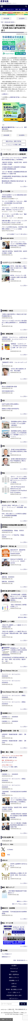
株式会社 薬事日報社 (14, 1012)
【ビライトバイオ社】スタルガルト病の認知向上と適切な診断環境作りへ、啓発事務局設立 (14, 322)
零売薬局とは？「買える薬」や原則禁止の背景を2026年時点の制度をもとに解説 (18, 650)
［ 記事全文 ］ (5, 94)
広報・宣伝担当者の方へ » (20, 960)
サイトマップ (14, 968)
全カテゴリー (10, 9)
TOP (2, 22)
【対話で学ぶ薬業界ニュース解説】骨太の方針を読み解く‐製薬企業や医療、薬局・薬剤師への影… (14, 633)
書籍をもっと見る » (22, 901)
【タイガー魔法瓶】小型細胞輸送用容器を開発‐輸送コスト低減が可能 (18, 825)
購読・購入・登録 (20, 9)
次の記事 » (21, 18)
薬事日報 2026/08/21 (8, 581)
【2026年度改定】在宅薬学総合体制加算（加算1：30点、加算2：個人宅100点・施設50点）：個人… (14, 659)
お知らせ (14, 983)
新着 (4, 9)
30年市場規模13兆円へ (8, 391)
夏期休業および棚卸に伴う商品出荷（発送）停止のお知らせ (18, 875)
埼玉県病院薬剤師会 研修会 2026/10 (13, 530)
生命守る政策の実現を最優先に (10, 404)
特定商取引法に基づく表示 (14, 995)
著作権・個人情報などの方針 (14, 989)
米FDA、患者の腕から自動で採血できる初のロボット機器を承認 (18, 267)
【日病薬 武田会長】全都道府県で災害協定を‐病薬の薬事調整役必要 (18, 815)
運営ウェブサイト (14, 977)
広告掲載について (14, 980)
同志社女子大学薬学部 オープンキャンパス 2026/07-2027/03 (18, 561)
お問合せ (14, 986)
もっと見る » (23, 186)
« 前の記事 (6, 18)
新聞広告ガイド (6, 956)
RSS (8, 854)
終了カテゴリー (14, 998)
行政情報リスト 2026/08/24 (10, 721)
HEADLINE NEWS (9, 22)
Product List (14, 971)
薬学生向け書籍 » (22, 617)
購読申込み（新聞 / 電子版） (10, 757)
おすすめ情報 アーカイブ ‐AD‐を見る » (17, 234)
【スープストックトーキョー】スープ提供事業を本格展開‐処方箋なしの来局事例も (18, 243)
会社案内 (14, 965)
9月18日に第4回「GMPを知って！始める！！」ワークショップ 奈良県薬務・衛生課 (14, 507)
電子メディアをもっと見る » (19, 904)
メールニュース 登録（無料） (10, 766)
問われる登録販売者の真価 (9, 386)
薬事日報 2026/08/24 (8, 577)
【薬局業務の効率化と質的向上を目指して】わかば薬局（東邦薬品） (18, 423)
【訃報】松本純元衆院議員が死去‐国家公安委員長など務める (18, 451)
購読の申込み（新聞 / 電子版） (14, 141)
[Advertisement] (14, 298)
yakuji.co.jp (3, 1009)
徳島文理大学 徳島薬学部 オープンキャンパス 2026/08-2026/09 (18, 551)
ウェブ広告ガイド (7, 954)
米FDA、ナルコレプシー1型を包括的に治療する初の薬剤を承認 (18, 277)
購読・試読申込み (14, 974)
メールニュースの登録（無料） (14, 144)
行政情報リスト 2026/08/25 (10, 716)
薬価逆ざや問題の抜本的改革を (10, 408)
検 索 (23, 149)
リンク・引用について (14, 992)
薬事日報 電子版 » (15, 97)
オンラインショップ (7, 762)
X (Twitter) (10, 849)
